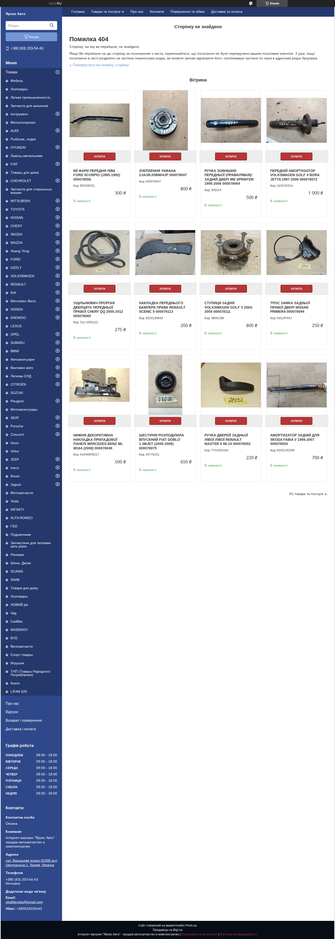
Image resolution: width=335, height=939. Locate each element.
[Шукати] (51, 25)
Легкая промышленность (31, 97)
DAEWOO (18, 318)
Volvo (15, 451)
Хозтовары (19, 89)
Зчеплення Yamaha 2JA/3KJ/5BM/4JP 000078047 (163, 173)
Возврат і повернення (24, 720)
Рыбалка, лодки (23, 139)
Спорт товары (22, 655)
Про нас (12, 703)
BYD (14, 638)
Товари (11, 72)
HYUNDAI (18, 147)
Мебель (17, 81)
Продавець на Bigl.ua (167, 930)
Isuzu (15, 443)
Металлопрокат (23, 122)
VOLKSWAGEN (22, 276)
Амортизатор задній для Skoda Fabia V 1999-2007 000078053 (294, 439)
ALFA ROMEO (22, 518)
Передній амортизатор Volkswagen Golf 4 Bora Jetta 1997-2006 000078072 (294, 175)
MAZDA (17, 243)
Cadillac (17, 621)
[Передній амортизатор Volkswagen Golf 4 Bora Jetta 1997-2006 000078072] (296, 120)
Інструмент (19, 114)
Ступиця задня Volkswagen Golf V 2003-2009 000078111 (229, 307)
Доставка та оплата (226, 11)
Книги (15, 683)
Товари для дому (24, 588)
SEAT (15, 418)
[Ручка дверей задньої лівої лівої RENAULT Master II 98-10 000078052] (231, 385)
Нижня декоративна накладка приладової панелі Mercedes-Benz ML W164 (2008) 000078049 (98, 441)
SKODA (16, 234)
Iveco (15, 468)
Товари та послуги (105, 11)
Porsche (17, 426)
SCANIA (17, 571)
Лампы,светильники (26, 156)
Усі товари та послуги (306, 494)
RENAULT (18, 284)
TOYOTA (18, 209)
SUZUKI (17, 393)
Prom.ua (191, 925)
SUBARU (18, 343)
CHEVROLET (21, 181)
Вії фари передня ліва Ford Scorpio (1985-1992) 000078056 (96, 175)
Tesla (15, 501)
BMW (15, 351)
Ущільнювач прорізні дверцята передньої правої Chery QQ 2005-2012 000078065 (98, 309)
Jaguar (16, 484)
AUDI (15, 131)
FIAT (14, 164)
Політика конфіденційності (238, 934)
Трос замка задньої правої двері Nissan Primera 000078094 (290, 307)
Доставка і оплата (21, 729)
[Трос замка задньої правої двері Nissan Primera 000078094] (296, 253)
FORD (15, 259)
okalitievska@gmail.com (24, 902)
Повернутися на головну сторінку (101, 65)
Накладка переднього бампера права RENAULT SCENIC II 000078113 (162, 307)
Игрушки (17, 663)
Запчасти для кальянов (29, 106)
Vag (13, 613)
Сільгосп (17, 434)
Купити (99, 156)
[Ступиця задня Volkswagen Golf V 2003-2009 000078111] (231, 253)
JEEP (15, 459)
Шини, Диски (21, 563)
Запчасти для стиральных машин (31, 191)
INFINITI (17, 509)
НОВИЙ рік (19, 605)
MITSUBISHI (20, 201)
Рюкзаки (17, 555)
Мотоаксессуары (24, 409)
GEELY (16, 268)
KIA (13, 293)
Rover (15, 476)
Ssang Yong (20, 251)
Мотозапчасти (22, 493)
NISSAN (17, 218)
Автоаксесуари (22, 359)
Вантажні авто (22, 368)
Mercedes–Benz (23, 301)
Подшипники (21, 534)
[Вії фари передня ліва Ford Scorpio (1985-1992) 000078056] (99, 120)
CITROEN (18, 384)
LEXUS (16, 326)
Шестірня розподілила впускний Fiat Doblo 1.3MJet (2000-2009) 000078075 (161, 441)
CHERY (16, 226)
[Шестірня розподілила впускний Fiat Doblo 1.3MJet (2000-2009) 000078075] (165, 385)
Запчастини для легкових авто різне (31, 544)
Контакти (157, 11)
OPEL (15, 334)
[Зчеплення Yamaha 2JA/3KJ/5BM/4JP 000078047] (165, 120)
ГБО (14, 526)
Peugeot (17, 401)
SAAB (15, 580)
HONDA (17, 309)
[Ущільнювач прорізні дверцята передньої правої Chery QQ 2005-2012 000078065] (99, 253)
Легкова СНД (21, 376)
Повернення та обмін (187, 11)
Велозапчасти (22, 646)
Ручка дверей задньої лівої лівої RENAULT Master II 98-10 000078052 (228, 439)
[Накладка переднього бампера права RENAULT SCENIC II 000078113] (165, 253)
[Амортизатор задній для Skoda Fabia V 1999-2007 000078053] (296, 385)
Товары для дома (25, 172)
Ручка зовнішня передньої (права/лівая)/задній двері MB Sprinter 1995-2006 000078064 (229, 177)
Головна (78, 11)
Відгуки (12, 712)
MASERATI (19, 630)
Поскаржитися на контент (199, 934)
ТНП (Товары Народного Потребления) (30, 673)
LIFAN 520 (19, 691)
